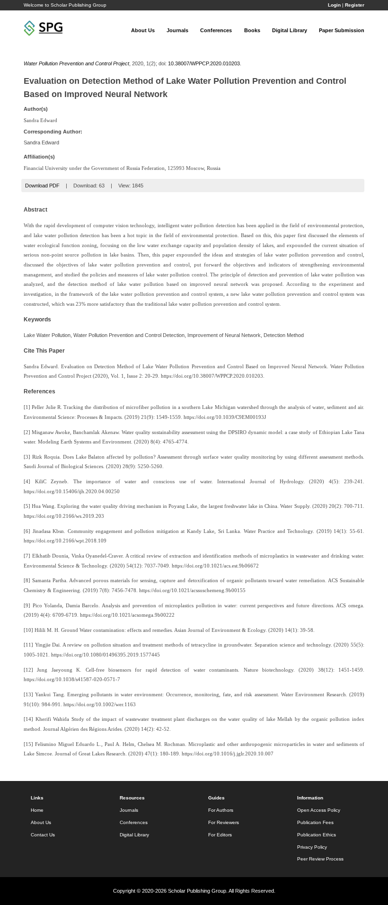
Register (354, 5)
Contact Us (43, 834)
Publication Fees (315, 822)
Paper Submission (341, 30)
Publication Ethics (316, 834)
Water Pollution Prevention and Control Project (76, 63)
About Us (143, 30)
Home (37, 810)
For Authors (220, 810)
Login (334, 5)
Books (252, 30)
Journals (177, 30)
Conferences (216, 30)
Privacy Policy (312, 847)
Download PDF (42, 185)
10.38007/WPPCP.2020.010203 (204, 63)
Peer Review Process (320, 858)
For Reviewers (223, 822)
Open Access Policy (318, 810)
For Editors (220, 834)
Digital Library (289, 30)
